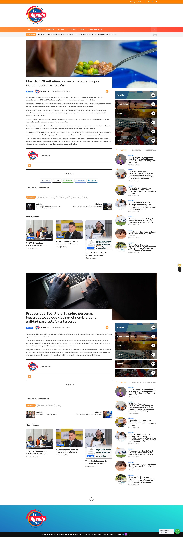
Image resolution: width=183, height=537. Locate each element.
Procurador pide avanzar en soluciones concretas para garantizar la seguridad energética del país (64, 34)
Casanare (41, 197)
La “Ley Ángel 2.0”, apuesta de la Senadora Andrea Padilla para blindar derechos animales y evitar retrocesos (142, 160)
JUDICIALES (72, 29)
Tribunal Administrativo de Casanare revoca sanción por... (68, 254)
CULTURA (82, 29)
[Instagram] (149, 1)
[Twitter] (152, 1)
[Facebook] (145, 1)
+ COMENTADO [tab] (150, 150)
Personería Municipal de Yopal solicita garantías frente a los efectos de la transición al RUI (140, 220)
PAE (67, 197)
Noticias (29, 91)
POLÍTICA (61, 29)
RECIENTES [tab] (136, 150)
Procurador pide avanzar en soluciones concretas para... (37, 242)
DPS (58, 405)
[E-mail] (29, 165)
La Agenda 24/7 (45, 91)
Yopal (85, 197)
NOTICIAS (39, 29)
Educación (51, 197)
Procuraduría (76, 197)
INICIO (30, 29)
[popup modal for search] (154, 29)
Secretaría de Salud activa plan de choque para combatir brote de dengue (142, 234)
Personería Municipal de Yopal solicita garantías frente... (97, 243)
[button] (154, 35)
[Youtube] (156, 1)
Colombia (50, 405)
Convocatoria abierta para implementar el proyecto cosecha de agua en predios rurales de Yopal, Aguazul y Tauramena (142, 247)
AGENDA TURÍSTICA (95, 29)
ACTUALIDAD (50, 29)
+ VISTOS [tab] (123, 150)
